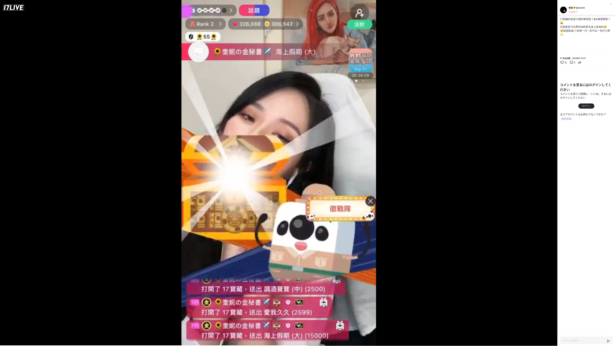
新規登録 (566, 118)
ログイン (586, 106)
